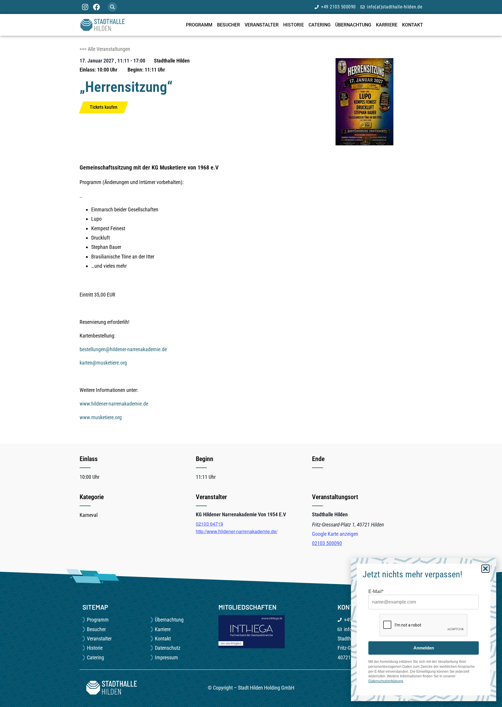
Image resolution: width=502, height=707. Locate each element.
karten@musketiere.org (103, 363)
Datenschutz (167, 648)
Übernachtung (353, 25)
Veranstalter (262, 25)
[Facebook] (96, 7)
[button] (112, 7)
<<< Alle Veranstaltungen (105, 49)
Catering (320, 25)
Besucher (228, 25)
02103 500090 (327, 543)
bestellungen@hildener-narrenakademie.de (123, 349)
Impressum (166, 657)
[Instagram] (85, 7)
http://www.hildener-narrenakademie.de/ (236, 531)
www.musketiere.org (101, 417)
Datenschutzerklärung (385, 681)
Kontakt (412, 25)
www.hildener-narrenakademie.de (114, 404)
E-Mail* (375, 591)
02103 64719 (209, 523)
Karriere (386, 25)
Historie (293, 25)
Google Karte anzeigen (335, 534)
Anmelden (423, 647)
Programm (199, 25)
